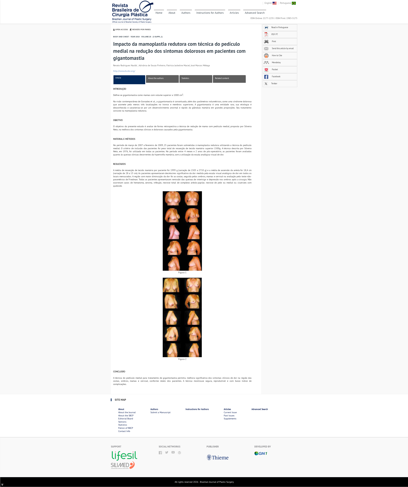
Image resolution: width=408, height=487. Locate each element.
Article (118, 77)
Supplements (230, 418)
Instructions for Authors (210, 13)
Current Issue (230, 412)
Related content (222, 78)
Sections (122, 421)
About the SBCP (126, 415)
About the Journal (127, 412)
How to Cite (276, 55)
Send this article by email (282, 48)
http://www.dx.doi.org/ (124, 71)
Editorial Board (125, 418)
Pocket (274, 69)
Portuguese (286, 2)
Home (159, 13)
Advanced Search (255, 13)
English (269, 2)
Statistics (185, 78)
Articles (234, 13)
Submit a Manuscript (160, 412)
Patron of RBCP (125, 428)
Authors (185, 13)
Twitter (274, 83)
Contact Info (124, 431)
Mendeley (276, 62)
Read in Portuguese (279, 27)
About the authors (156, 78)
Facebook (275, 76)
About (171, 13)
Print (273, 41)
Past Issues (229, 415)
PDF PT (274, 34)
